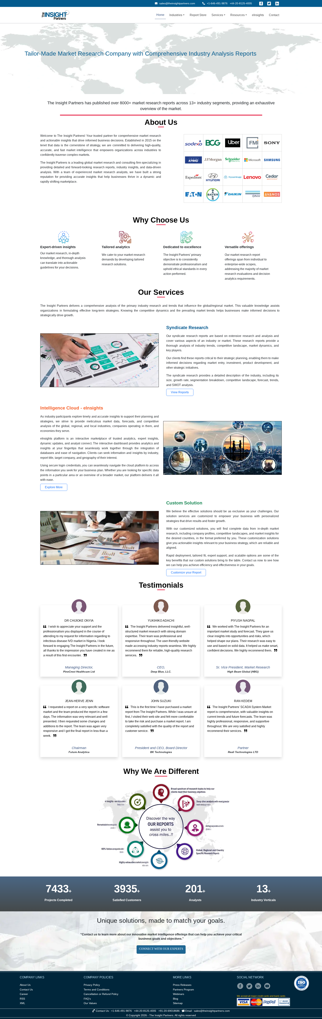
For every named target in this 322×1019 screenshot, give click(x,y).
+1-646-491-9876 (217, 3)
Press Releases (182, 984)
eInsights (258, 15)
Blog (175, 998)
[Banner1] (141, 52)
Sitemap (178, 1003)
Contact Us (26, 989)
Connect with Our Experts (161, 948)
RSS (22, 998)
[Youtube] (268, 988)
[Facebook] (261, 3)
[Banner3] (155, 52)
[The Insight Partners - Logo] (55, 15)
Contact (274, 15)
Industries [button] (175, 15)
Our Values (90, 1003)
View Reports (180, 392)
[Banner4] (161, 52)
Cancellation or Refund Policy (101, 994)
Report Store (198, 15)
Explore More (54, 487)
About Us (25, 984)
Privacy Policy (92, 984)
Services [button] (217, 15)
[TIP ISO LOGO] (273, 983)
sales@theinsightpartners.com (177, 3)
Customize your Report (186, 572)
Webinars (178, 994)
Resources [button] (237, 15)
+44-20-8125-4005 (241, 3)
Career (24, 994)
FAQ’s (87, 998)
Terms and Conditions (96, 989)
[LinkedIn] (277, 3)
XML (22, 1003)
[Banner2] (148, 52)
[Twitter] (269, 3)
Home (160, 14)
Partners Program (183, 989)
